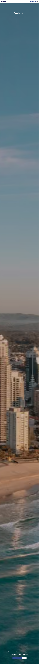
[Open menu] (37, 1)
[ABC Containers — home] (4, 1)
